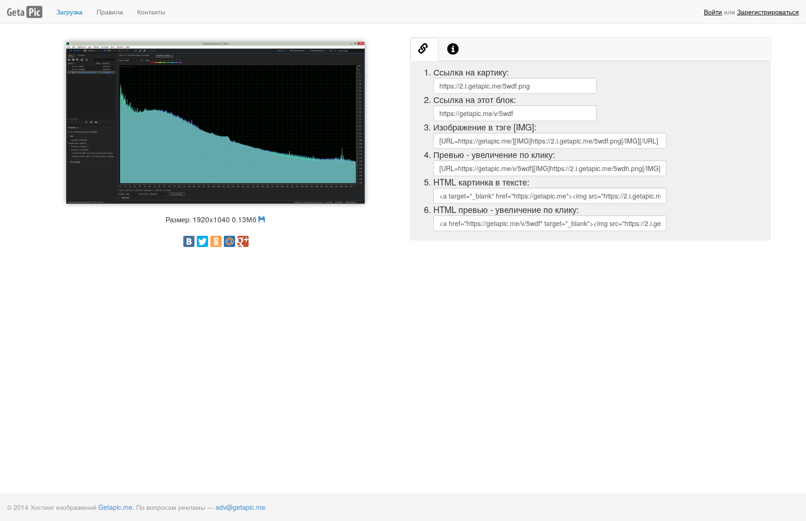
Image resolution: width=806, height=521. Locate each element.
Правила (110, 11)
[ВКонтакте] (189, 241)
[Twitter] (202, 241)
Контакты (151, 11)
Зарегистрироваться (768, 11)
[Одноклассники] (216, 241)
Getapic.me (115, 507)
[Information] (453, 49)
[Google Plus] (243, 241)
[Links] (424, 49)
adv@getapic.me (240, 507)
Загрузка (69, 11)
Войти (713, 11)
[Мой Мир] (229, 241)
